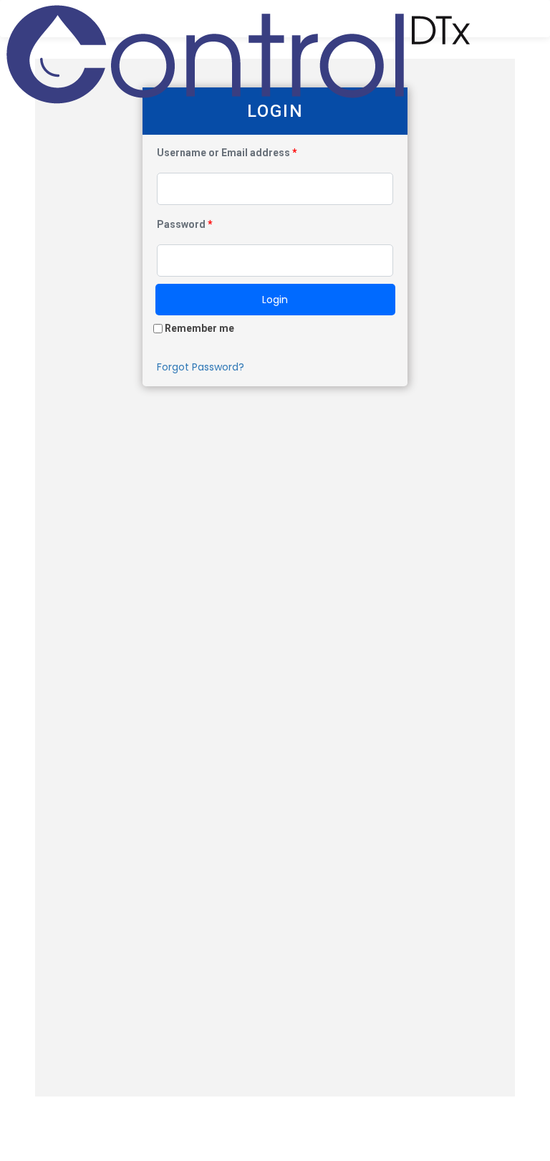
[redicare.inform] (239, 19)
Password (185, 224)
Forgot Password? (200, 367)
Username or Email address (227, 152)
